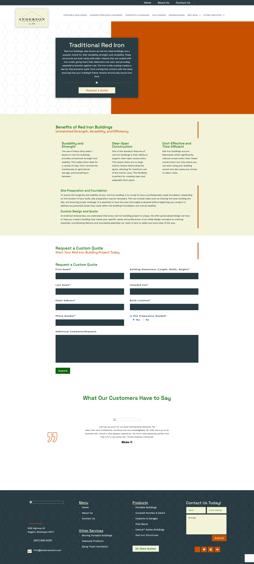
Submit (62, 370)
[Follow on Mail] (217, 549)
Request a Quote (97, 90)
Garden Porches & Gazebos (106, 15)
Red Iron (192, 15)
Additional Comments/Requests (76, 331)
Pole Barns (159, 15)
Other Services (212, 15)
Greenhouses (177, 15)
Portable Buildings (75, 15)
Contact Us (183, 3)
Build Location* (140, 300)
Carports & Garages (137, 15)
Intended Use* (139, 285)
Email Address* (66, 300)
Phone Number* (66, 316)
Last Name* (63, 285)
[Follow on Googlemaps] (211, 549)
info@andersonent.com (47, 550)
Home (147, 3)
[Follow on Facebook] (197, 549)
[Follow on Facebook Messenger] (204, 549)
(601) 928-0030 (43, 540)
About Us (163, 3)
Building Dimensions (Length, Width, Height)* (160, 269)
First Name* (63, 269)
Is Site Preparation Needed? (148, 316)
